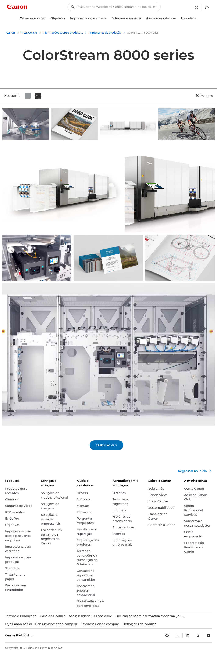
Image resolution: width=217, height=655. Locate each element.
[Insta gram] (177, 635)
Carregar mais (106, 445)
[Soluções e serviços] (143, 18)
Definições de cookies (139, 624)
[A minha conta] (196, 7)
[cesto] (206, 7)
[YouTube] (208, 635)
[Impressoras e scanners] (108, 18)
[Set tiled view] (28, 96)
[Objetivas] (66, 18)
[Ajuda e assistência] (177, 18)
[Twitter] (198, 635)
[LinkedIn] (187, 635)
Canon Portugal (17, 635)
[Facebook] (167, 635)
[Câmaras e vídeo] (47, 18)
